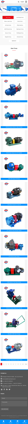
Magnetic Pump (8, 36)
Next (26, 364)
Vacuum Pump (8, 33)
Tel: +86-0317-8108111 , (7, 383)
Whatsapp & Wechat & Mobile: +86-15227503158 (12, 376)
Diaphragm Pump (19, 29)
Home (9, 8)
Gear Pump (18, 8)
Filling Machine (20, 25)
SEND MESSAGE (4, 409)
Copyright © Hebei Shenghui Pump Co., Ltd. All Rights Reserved (14, 415)
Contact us (3, 373)
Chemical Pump (20, 36)
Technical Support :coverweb (14, 417)
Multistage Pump (20, 33)
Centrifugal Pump (19, 17)
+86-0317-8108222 (17, 383)
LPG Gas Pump (8, 25)
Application (14, 40)
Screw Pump (19, 21)
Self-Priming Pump (8, 29)
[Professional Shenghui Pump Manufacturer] (6, 2)
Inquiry (2, 393)
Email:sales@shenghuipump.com (9, 378)
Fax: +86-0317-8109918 (7, 381)
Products (13, 8)
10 (22, 364)
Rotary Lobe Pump (8, 21)
